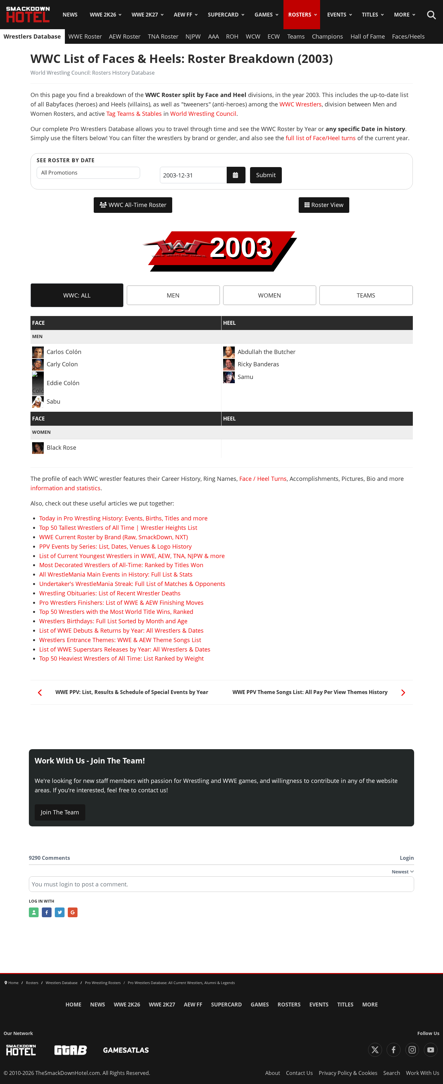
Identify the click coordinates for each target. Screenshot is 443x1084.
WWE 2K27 (145, 14)
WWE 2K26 (103, 14)
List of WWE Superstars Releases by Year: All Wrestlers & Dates (124, 649)
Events (336, 14)
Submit (266, 175)
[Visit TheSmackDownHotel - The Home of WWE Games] (21, 1050)
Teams (296, 36)
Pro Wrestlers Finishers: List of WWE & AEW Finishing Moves (121, 602)
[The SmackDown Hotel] (28, 15)
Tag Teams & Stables (134, 113)
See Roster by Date (66, 160)
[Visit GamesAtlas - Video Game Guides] (126, 1050)
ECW (274, 36)
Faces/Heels (408, 36)
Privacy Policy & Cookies (348, 1073)
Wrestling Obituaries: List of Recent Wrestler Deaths (110, 593)
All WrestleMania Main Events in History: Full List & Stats (116, 574)
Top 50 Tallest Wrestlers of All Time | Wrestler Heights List (118, 527)
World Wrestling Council (203, 113)
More (402, 14)
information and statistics (65, 488)
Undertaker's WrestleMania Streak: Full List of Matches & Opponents (132, 584)
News (70, 14)
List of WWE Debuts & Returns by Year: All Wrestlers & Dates (121, 630)
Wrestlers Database (32, 36)
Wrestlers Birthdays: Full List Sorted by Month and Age (113, 621)
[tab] (77, 295)
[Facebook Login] (47, 912)
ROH (232, 36)
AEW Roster (124, 36)
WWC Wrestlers (301, 104)
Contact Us (299, 1073)
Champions (327, 36)
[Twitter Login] (60, 912)
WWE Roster (85, 36)
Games (264, 14)
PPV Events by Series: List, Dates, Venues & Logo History (115, 546)
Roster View (326, 205)
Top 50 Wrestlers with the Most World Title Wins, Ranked (116, 611)
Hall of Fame (368, 36)
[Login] (34, 912)
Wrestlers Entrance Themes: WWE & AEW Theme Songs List (120, 640)
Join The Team (60, 812)
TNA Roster (163, 36)
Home (73, 1004)
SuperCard (223, 14)
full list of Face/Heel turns (321, 138)
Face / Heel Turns (263, 478)
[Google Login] (73, 912)
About (272, 1073)
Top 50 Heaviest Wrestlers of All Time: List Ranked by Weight (121, 658)
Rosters (299, 14)
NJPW (193, 36)
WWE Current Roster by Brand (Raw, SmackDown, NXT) (113, 537)
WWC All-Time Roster (136, 205)
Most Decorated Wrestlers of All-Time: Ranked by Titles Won (121, 565)
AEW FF (183, 14)
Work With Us (422, 1073)
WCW (253, 36)
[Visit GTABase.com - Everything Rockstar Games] (70, 1050)
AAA (213, 36)
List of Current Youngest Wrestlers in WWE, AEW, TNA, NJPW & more (132, 556)
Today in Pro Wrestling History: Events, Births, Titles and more (123, 518)
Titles (370, 14)
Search (391, 1073)
